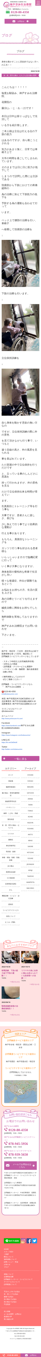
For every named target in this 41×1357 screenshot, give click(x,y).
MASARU (30, 787)
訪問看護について (10, 1284)
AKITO (30, 834)
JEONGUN (30, 864)
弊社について (8, 1257)
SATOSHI (30, 793)
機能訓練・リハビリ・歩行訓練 (10, 897)
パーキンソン (10, 807)
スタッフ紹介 (8, 1252)
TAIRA (30, 805)
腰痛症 (10, 839)
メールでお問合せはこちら (22, 1165)
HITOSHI (30, 852)
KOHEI (30, 817)
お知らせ (7, 1264)
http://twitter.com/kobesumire (12, 749)
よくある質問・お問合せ (12, 1314)
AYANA (30, 799)
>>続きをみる (15, 982)
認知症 (10, 904)
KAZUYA (30, 823)
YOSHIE (30, 858)
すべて (10, 775)
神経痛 (10, 781)
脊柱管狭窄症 (10, 846)
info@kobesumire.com (10, 694)
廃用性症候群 (10, 872)
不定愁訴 (7, 1304)
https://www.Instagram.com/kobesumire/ (16, 735)
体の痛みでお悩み (10, 1302)
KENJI (30, 870)
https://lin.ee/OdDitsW (9, 742)
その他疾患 (11, 878)
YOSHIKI (30, 828)
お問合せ (21, 21)
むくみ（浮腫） (10, 922)
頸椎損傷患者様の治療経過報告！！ (10, 1007)
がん (10, 890)
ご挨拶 (6, 1254)
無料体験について (10, 1259)
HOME (6, 1249)
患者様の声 (8, 1316)
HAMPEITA (30, 882)
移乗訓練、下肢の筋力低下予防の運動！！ (10, 973)
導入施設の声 (8, 1319)
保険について (8, 1274)
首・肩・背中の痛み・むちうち (10, 826)
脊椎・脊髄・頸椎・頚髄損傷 (10, 858)
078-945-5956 (18, 1144)
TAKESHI (30, 876)
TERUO (30, 811)
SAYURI (30, 846)
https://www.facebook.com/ (11, 725)
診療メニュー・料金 (11, 1262)
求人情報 (7, 1311)
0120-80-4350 (19, 12)
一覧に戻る (20, 758)
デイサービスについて (12, 1282)
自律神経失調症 (10, 884)
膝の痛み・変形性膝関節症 (10, 794)
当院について (10, 916)
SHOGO (30, 781)
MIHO (30, 840)
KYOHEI (30, 775)
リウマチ (11, 834)
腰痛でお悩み (8, 1297)
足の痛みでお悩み (10, 1299)
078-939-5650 (18, 1154)
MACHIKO (30, 888)
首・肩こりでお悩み (11, 1294)
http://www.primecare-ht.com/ (12, 718)
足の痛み (11, 866)
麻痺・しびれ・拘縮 (11, 813)
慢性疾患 (11, 819)
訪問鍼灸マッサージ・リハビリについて (18, 1279)
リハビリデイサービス (11, 910)
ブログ (6, 1267)
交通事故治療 (8, 1277)
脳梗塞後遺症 (10, 787)
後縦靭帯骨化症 (10, 801)
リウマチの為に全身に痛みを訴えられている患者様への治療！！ (29, 974)
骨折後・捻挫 (10, 851)
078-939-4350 (21, 1334)
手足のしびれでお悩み (12, 1291)
